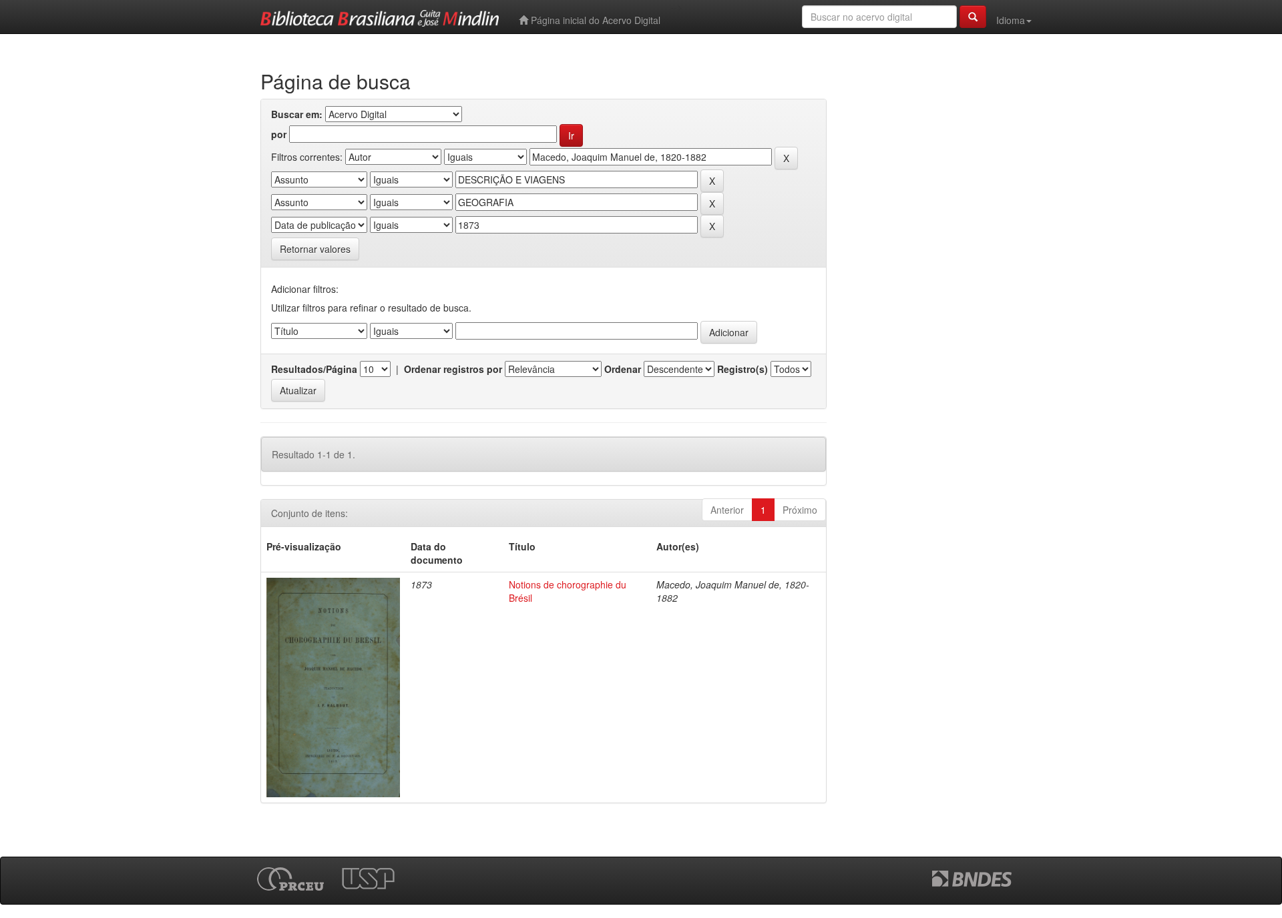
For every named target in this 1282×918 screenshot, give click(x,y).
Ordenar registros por (453, 369)
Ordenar (622, 369)
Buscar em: (297, 114)
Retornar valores (315, 249)
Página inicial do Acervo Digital (594, 20)
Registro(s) (742, 369)
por (278, 134)
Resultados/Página (314, 369)
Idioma (1010, 20)
